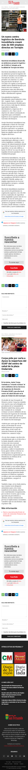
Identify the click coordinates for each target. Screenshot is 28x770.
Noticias (6, 7)
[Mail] (7, 756)
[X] (9, 53)
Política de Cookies (8, 763)
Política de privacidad (16, 761)
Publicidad (16, 763)
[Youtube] (24, 756)
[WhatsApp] (2, 53)
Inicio (2, 7)
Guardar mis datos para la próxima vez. (14, 323)
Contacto (21, 763)
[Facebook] (6, 53)
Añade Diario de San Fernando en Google (14, 216)
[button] (2, 3)
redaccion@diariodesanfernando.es (14, 746)
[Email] (13, 53)
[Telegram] (16, 53)
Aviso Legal (8, 761)
